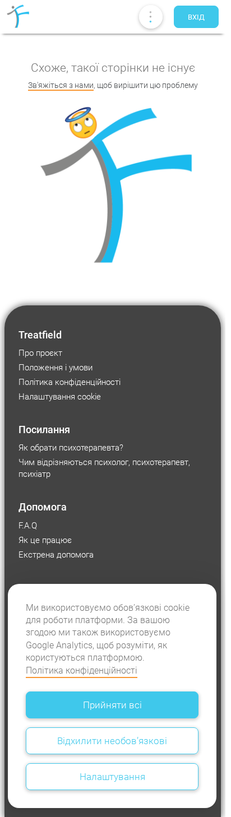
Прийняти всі (112, 705)
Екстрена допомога (56, 555)
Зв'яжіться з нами (61, 85)
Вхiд (196, 17)
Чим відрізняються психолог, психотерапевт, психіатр (104, 468)
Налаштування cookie (60, 397)
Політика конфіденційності (81, 670)
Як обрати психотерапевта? (71, 448)
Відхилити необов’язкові (112, 740)
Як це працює (45, 540)
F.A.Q (28, 526)
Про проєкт (40, 353)
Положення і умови (56, 368)
